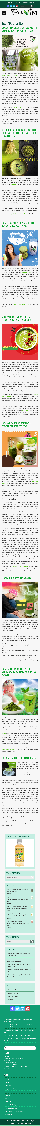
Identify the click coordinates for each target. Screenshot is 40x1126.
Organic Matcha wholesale (10, 749)
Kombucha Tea (12, 990)
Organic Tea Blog (10, 1089)
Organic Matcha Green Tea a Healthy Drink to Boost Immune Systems (20, 29)
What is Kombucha (11, 1092)
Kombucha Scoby (10, 1105)
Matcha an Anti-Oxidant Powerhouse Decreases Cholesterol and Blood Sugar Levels (20, 133)
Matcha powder (26, 272)
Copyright (8, 1098)
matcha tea (14, 184)
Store (7, 1082)
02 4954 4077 (10, 1067)
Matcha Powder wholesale (21, 304)
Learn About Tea (13, 993)
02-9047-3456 (13, 2)
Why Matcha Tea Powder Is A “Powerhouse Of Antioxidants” (17, 318)
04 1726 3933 (23, 1067)
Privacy (7, 1095)
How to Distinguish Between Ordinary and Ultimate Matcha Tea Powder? (19, 671)
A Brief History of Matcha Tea (16, 577)
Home (7, 1079)
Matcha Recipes (13, 996)
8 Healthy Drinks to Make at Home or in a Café (19, 1035)
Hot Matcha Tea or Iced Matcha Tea (19, 758)
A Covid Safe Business (27, 2)
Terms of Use (9, 1101)
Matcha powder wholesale (20, 566)
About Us (8, 1085)
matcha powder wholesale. (11, 75)
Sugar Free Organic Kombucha (14, 1111)
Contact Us (8, 1114)
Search (32, 877)
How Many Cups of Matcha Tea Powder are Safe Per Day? (17, 425)
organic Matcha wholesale (17, 214)
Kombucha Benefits (11, 1108)
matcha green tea (18, 107)
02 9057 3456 (15, 1123)
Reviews (10, 999)
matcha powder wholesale (19, 657)
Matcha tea (25, 410)
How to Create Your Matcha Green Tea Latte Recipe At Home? (19, 224)
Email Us (8, 1069)
